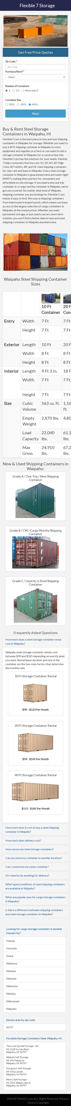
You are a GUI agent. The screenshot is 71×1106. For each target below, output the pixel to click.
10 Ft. (12, 104)
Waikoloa (12, 986)
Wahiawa (11, 963)
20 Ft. (24, 104)
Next (35, 113)
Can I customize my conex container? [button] (27, 866)
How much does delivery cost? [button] (23, 840)
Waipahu (11, 1008)
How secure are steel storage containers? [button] (29, 849)
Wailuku (11, 993)
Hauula (10, 940)
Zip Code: (11, 61)
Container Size (13, 99)
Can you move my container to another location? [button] (33, 858)
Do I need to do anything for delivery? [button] (27, 875)
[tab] (35, 641)
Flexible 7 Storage (37, 5)
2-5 (17, 90)
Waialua (11, 971)
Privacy (63, 1098)
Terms (31, 1102)
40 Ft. (35, 104)
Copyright (43, 1102)
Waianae (11, 978)
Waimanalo (12, 1001)
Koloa (9, 955)
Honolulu (11, 948)
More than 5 (31, 90)
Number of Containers (17, 86)
